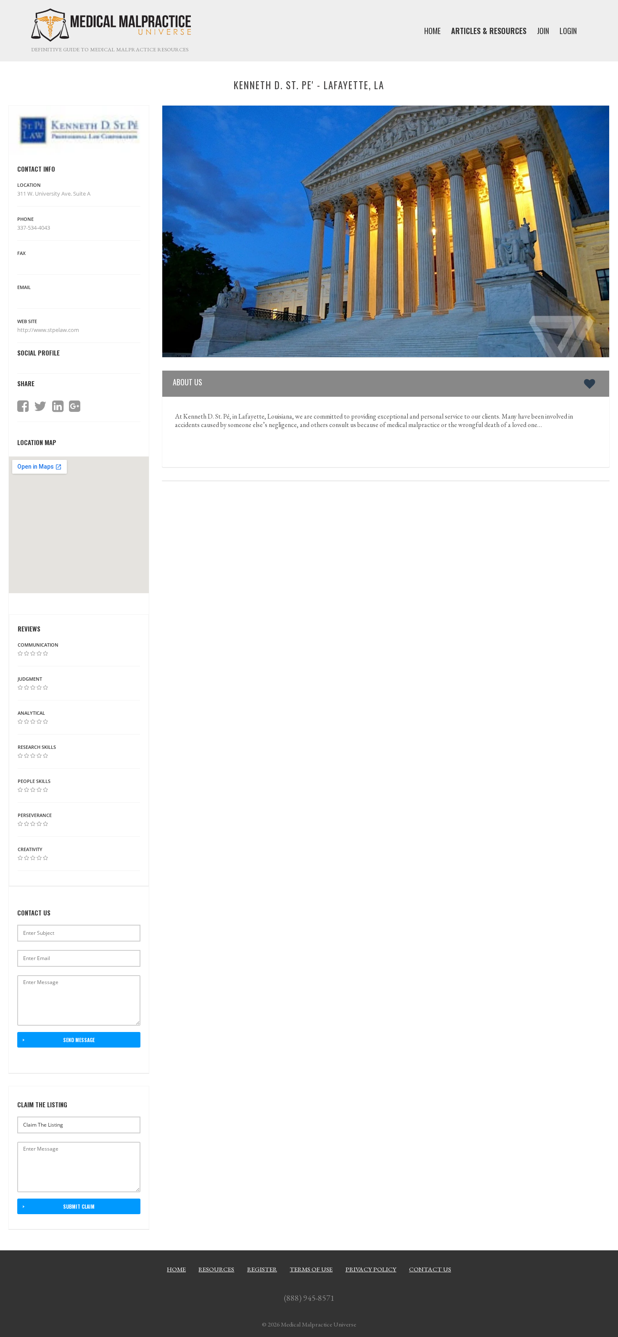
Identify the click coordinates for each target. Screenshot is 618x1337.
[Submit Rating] (20, 653)
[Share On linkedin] (57, 406)
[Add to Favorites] (591, 383)
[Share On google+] (74, 406)
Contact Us (430, 1269)
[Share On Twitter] (40, 406)
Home (176, 1269)
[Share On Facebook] (23, 406)
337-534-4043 (33, 227)
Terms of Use (311, 1269)
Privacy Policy (371, 1269)
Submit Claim (79, 1206)
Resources (216, 1269)
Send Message (79, 1039)
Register (262, 1269)
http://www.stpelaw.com (48, 330)
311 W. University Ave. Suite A (53, 193)
